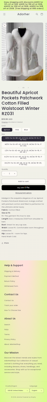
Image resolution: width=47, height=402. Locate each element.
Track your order (11, 305)
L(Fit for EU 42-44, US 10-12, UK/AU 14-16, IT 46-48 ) (23, 151)
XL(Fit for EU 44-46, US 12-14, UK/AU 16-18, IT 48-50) (23, 157)
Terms (7, 334)
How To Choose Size (12, 310)
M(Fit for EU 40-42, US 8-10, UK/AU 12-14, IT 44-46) (23, 145)
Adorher (19, 397)
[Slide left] (18, 87)
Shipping (5, 122)
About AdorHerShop (12, 344)
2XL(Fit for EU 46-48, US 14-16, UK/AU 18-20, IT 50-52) (23, 164)
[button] (4, 14)
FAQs (6, 329)
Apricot (7, 130)
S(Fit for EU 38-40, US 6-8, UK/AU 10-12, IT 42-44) (23, 139)
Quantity (5, 169)
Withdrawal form (11, 286)
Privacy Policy (10, 339)
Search (7, 325)
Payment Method (11, 276)
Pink (17, 130)
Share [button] (6, 243)
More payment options (24, 193)
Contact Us (9, 300)
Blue (26, 130)
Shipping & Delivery (12, 271)
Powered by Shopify (29, 397)
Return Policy (9, 281)
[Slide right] (28, 87)
